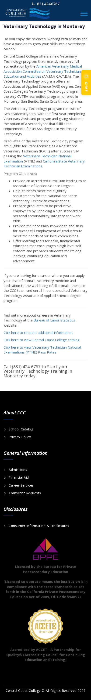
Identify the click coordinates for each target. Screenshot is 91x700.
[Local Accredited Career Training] (28, 12)
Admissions (18, 470)
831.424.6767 (48, 4)
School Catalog (21, 429)
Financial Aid (19, 477)
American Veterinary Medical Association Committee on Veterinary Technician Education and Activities (43, 71)
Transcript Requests (25, 493)
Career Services (21, 485)
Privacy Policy (20, 437)
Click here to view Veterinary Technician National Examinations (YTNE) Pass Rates (42, 349)
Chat (86, 87)
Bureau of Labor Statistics (54, 320)
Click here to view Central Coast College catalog (42, 339)
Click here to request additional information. (38, 332)
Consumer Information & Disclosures (39, 526)
